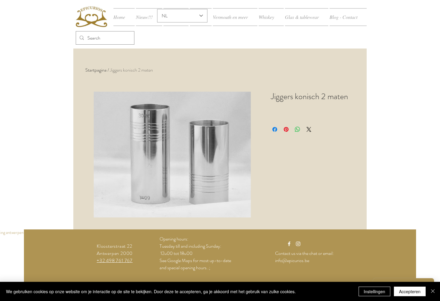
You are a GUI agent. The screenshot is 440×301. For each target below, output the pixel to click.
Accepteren (410, 291)
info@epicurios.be (292, 260)
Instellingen (374, 291)
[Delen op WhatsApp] (297, 129)
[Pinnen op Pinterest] (286, 129)
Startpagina (96, 69)
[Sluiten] (432, 291)
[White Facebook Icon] (289, 244)
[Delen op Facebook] (274, 129)
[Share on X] (308, 129)
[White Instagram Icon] (298, 244)
